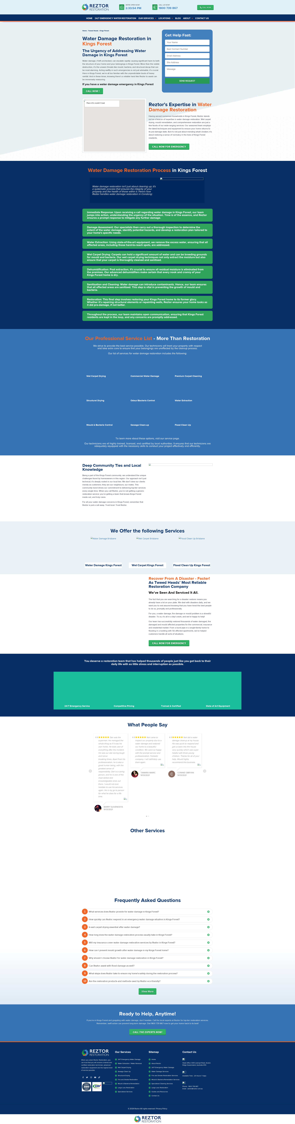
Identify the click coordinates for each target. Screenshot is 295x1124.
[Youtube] (95, 1077)
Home (84, 31)
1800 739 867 (168, 8)
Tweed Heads (93, 31)
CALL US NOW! (164, 5)
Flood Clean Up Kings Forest (191, 565)
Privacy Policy (161, 1109)
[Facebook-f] (83, 1077)
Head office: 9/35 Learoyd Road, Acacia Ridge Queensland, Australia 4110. (196, 1064)
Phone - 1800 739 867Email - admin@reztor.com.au (192, 1087)
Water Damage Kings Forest (103, 565)
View (147, 991)
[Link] (99, 1077)
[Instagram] (91, 1077)
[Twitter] (87, 1077)
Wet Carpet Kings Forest (147, 565)
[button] (147, 215)
